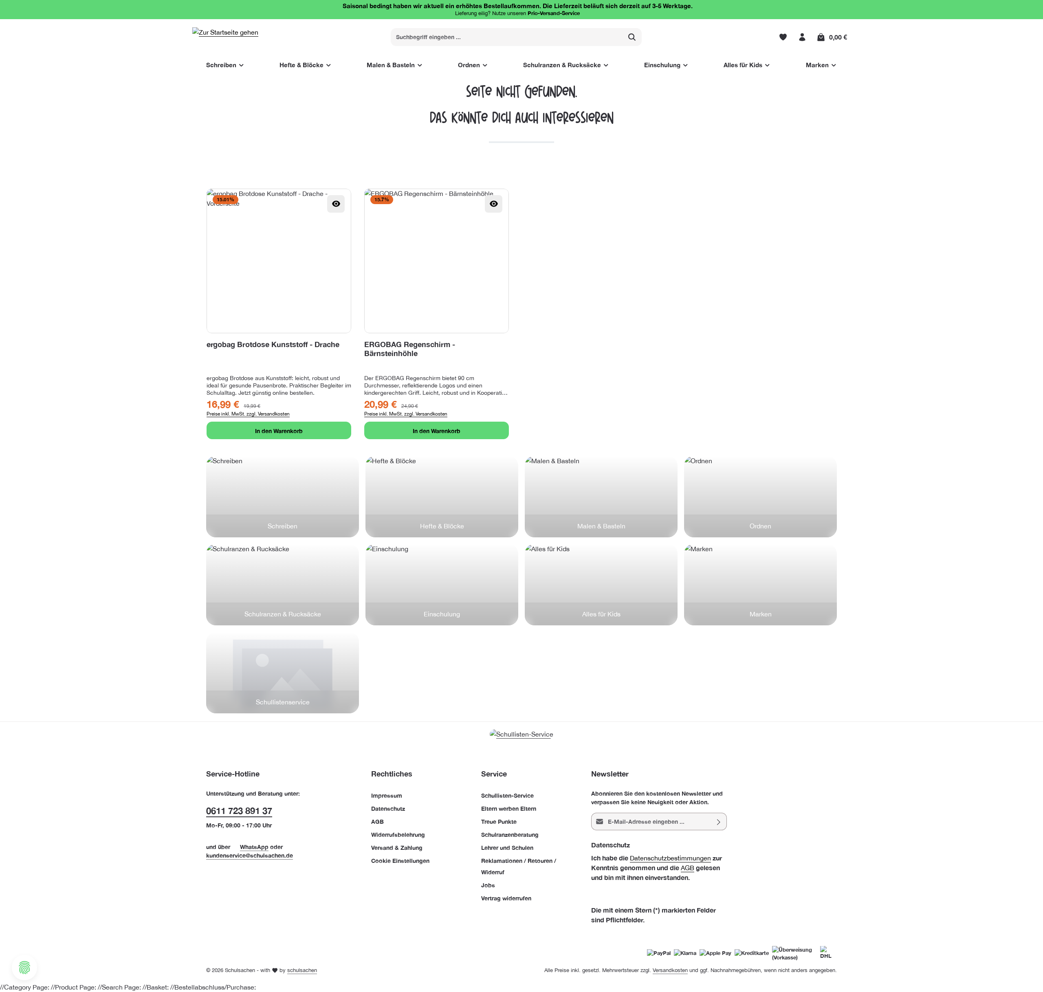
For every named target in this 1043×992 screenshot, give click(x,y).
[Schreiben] (282, 496)
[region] (521, 314)
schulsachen (302, 970)
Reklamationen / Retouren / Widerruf (518, 866)
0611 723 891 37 (239, 810)
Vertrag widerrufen (506, 898)
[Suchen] (632, 37)
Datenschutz (388, 808)
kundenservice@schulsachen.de (249, 855)
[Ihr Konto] (802, 37)
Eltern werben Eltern (508, 808)
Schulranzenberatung (510, 834)
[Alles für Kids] (601, 584)
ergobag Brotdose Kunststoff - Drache (273, 344)
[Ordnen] (760, 496)
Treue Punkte (499, 821)
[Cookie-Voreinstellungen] (24, 967)
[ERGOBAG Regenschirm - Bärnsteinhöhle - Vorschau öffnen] (493, 204)
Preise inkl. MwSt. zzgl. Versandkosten (248, 414)
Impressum (386, 795)
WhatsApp (254, 846)
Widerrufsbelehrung (398, 834)
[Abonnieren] (719, 821)
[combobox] (507, 37)
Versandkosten (670, 970)
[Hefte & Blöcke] (441, 496)
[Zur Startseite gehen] (225, 36)
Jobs (488, 885)
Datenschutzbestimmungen (670, 858)
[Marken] (760, 584)
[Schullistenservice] (282, 672)
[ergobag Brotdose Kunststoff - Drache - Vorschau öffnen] (336, 204)
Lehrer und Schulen (507, 847)
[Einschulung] (441, 584)
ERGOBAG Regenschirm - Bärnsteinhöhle (409, 349)
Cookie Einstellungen (400, 860)
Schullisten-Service (507, 795)
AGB (377, 821)
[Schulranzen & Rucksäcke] (282, 584)
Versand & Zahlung (396, 847)
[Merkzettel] (783, 37)
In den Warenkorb (279, 430)
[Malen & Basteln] (601, 496)
